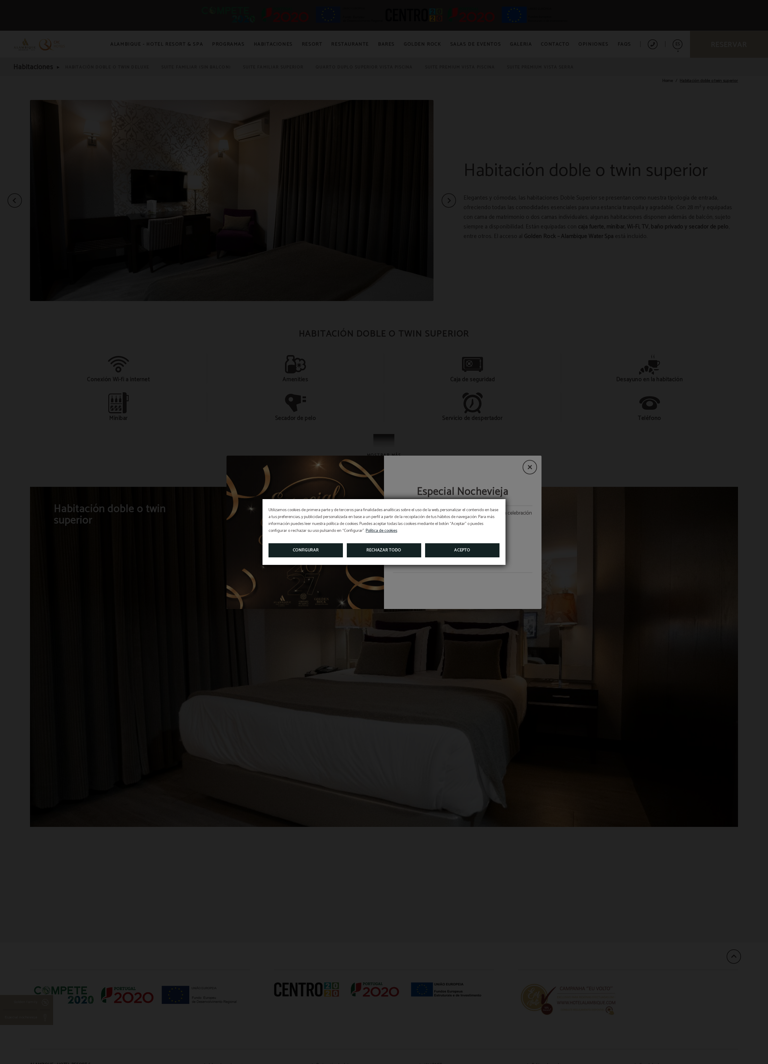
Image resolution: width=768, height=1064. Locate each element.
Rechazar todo (384, 550)
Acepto (462, 550)
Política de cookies (381, 530)
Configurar (306, 550)
